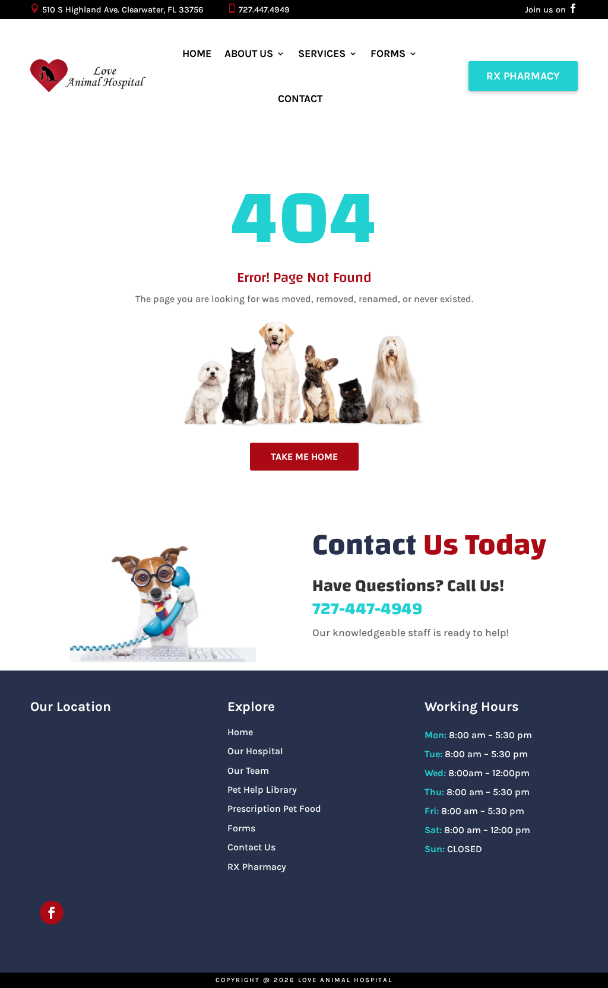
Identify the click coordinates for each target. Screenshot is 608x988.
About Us (248, 53)
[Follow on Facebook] (52, 913)
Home (196, 53)
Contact (300, 98)
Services (322, 53)
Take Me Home (304, 456)
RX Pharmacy (523, 75)
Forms (388, 53)
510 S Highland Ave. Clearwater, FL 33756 (122, 10)
